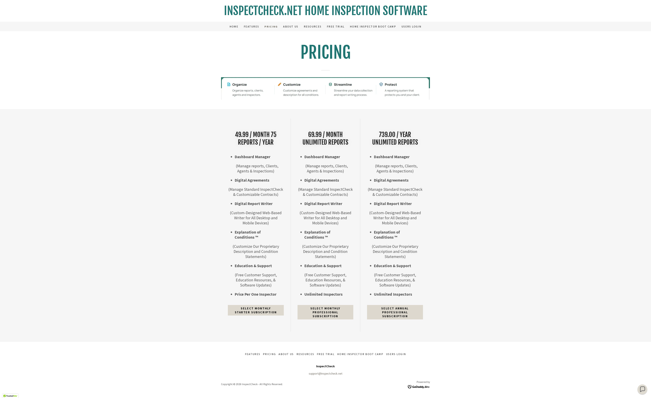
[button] (642, 389)
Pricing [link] (271, 26)
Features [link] (251, 26)
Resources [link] (313, 26)
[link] (325, 14)
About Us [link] (290, 26)
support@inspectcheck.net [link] (325, 373)
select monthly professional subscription (325, 312)
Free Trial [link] (335, 26)
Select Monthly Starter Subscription (256, 310)
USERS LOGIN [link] (411, 26)
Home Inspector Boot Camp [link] (373, 26)
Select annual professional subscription (395, 312)
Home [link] (234, 26)
